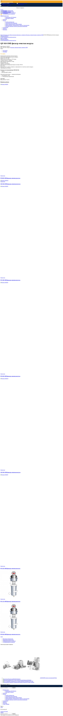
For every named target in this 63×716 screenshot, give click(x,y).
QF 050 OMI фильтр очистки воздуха (10, 472)
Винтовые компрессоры (8, 638)
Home (1, 34)
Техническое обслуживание (11, 23)
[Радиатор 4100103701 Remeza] (5, 678)
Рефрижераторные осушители (9, 641)
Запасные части (6, 34)
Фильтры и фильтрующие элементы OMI (34, 34)
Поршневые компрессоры (8, 639)
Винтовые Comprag (9, 18)
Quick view (2, 175)
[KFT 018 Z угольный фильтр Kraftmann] (9, 680)
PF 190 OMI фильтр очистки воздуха (10, 280)
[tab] (33, 50)
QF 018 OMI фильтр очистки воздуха (8, 40)
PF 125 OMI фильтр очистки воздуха (10, 601)
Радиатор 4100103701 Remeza (14, 678)
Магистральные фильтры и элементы (18, 34)
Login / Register (6, 704)
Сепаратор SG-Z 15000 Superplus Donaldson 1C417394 (22, 681)
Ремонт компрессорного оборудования (13, 24)
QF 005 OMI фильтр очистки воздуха (8, 37)
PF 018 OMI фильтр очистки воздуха (10, 376)
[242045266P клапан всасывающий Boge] (21, 677)
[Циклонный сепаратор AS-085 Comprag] (10, 682)
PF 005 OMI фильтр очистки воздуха (10, 178)
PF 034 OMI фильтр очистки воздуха (10, 634)
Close (1, 636)
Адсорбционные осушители (9, 642)
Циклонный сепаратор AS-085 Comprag (25, 682)
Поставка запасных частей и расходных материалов (16, 26)
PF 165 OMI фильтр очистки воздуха (10, 568)
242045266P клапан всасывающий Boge (48, 677)
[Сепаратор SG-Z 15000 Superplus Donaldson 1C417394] (7, 681)
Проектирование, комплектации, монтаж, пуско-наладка (17, 25)
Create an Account (4, 711)
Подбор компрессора (9, 21)
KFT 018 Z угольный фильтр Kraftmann (23, 680)
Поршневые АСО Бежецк (10, 17)
